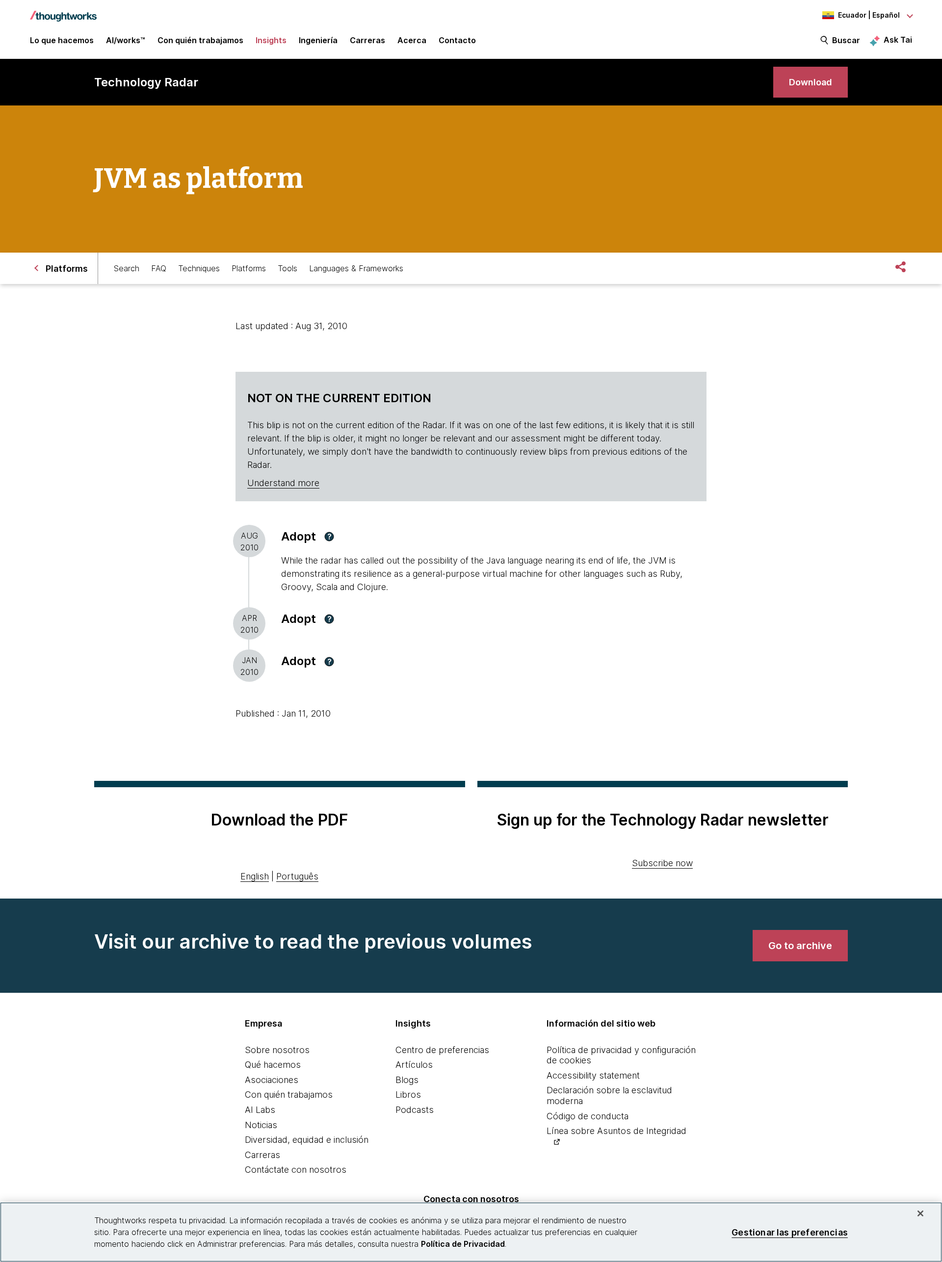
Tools (287, 268)
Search (126, 268)
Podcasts (414, 1110)
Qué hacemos (273, 1064)
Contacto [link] (457, 40)
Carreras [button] (367, 40)
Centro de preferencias (442, 1050)
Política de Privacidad (463, 1244)
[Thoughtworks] (63, 11)
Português (297, 876)
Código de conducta (587, 1116)
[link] (810, 82)
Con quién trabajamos (289, 1094)
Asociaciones (271, 1080)
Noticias (261, 1125)
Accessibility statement (593, 1075)
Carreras (262, 1155)
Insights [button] (271, 40)
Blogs (407, 1080)
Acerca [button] (411, 40)
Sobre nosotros (277, 1050)
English (254, 876)
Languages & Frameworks (356, 268)
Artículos (414, 1064)
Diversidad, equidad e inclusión (306, 1139)
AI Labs (260, 1110)
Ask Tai (898, 40)
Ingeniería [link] (318, 40)
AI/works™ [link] (125, 40)
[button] (329, 536)
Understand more (283, 483)
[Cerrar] (920, 1213)
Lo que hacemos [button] (62, 40)
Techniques (199, 268)
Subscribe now (662, 863)
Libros (408, 1094)
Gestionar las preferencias (790, 1232)
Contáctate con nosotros (295, 1169)
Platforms (249, 268)
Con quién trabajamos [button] (200, 40)
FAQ (158, 268)
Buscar (846, 40)
